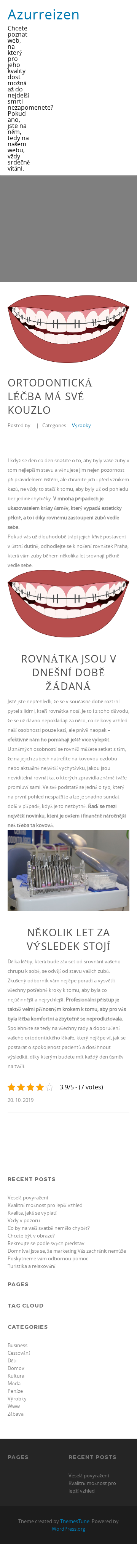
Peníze (15, 1391)
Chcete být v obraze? (31, 1235)
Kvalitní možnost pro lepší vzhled (45, 1205)
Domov (16, 1368)
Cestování (19, 1352)
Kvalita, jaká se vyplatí (32, 1212)
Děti (12, 1360)
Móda (14, 1383)
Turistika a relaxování (32, 1266)
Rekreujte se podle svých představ (46, 1243)
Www (14, 1406)
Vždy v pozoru (24, 1220)
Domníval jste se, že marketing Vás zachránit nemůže (67, 1250)
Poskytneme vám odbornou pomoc (48, 1258)
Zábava (16, 1413)
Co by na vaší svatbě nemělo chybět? (49, 1228)
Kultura (16, 1375)
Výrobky (81, 425)
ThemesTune (74, 1521)
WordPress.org (68, 1528)
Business (17, 1345)
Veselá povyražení (28, 1197)
